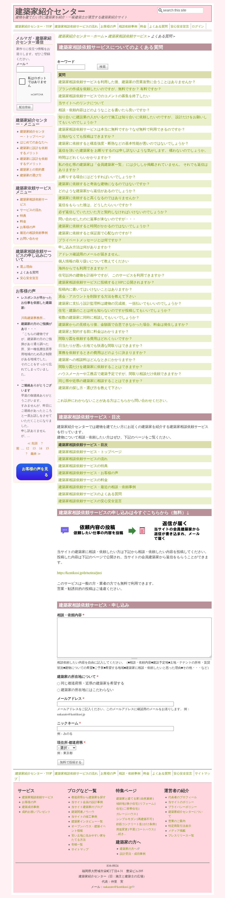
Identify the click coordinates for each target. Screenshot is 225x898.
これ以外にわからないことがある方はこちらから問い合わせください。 (113, 400)
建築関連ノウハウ (82, 812)
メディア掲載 (176, 831)
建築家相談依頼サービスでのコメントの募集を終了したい (104, 95)
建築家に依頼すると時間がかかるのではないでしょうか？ (104, 226)
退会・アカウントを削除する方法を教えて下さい (97, 296)
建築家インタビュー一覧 (87, 821)
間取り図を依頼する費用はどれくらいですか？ (95, 338)
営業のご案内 (176, 821)
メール (22, 64)
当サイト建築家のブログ (87, 807)
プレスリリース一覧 (181, 835)
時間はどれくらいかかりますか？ (84, 157)
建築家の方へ (130, 849)
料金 (143, 26)
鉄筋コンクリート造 (129, 824)
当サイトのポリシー (181, 802)
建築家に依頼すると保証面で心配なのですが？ (95, 233)
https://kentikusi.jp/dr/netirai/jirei (79, 572)
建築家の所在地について (77, 676)
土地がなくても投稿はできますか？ (86, 136)
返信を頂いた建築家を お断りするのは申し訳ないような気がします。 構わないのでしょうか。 (133, 150)
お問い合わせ (29, 238)
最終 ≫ (36, 453)
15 (47, 448)
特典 (23, 215)
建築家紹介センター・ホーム (81, 36)
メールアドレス (70, 698)
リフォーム (147, 803)
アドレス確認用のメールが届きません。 (90, 254)
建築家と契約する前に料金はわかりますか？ (93, 331)
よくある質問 (158, 26)
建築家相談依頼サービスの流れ (76, 26)
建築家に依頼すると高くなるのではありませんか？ (98, 197)
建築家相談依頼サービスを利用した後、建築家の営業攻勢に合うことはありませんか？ (127, 81)
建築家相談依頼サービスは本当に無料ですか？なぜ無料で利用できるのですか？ (121, 129)
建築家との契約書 (32, 169)
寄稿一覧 (77, 844)
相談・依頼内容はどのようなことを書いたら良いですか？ (104, 109)
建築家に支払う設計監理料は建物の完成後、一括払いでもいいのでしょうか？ (119, 303)
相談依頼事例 (128, 26)
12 (27, 448)
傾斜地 (120, 803)
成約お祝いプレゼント (36, 812)
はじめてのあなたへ (34, 142)
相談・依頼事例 (129, 773)
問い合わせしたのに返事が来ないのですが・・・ (97, 218)
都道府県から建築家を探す (88, 797)
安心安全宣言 (180, 26)
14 (40, 448)
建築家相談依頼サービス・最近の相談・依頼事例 (97, 486)
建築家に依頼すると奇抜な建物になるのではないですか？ (104, 183)
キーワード (66, 61)
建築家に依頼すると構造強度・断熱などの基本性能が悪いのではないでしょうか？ (123, 143)
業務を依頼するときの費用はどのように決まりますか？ (102, 352)
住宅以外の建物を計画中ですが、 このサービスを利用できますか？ (111, 275)
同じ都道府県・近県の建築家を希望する (92, 683)
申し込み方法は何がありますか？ (84, 247)
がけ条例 (149, 824)
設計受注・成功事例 (132, 854)
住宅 (119, 809)
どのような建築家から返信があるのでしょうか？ (97, 190)
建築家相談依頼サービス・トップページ (90, 451)
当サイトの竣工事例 (84, 816)
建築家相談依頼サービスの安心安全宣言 (90, 500)
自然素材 (146, 798)
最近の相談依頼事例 (34, 233)
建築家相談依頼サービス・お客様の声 (88, 472)
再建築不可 (145, 819)
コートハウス (145, 829)
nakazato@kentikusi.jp (118, 887)
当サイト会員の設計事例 (87, 802)
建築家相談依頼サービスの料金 (83, 479)
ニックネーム (69, 722)
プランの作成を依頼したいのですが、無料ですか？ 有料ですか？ (109, 88)
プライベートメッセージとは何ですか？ (90, 240)
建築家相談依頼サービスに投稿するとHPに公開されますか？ (106, 282)
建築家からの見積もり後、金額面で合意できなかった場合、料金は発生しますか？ (123, 324)
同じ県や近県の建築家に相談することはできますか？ (100, 380)
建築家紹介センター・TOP (33, 26)
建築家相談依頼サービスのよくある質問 (90, 493)
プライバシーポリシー (182, 807)
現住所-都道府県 (71, 742)
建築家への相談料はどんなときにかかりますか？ (97, 359)
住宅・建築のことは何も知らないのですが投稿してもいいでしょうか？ (114, 310)
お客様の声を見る (35, 472)
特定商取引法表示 (179, 826)
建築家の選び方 (31, 175)
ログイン (198, 26)
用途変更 (122, 829)
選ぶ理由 (26, 266)
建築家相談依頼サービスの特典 (83, 465)
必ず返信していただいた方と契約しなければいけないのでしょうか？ (112, 211)
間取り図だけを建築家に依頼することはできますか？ (100, 366)
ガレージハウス (126, 814)
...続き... (121, 834)
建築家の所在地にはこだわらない (87, 689)
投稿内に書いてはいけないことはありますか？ (95, 289)
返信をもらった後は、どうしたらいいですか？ (95, 204)
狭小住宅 (132, 803)
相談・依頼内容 (70, 614)
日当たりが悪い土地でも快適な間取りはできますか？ (100, 345)
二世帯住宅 (131, 809)
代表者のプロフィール (182, 797)
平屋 (132, 829)
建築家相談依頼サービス (127, 36)
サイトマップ (80, 849)
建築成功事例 (30, 807)
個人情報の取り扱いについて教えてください (93, 261)
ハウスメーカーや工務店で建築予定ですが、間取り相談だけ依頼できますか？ (119, 373)
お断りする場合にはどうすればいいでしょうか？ (97, 176)
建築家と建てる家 (127, 798)
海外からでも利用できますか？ (83, 268)
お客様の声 (108, 26)
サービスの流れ (31, 210)
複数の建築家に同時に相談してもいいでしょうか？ (98, 317)
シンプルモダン (126, 819)
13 (34, 448)
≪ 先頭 (32, 443)
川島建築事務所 (32, 318)
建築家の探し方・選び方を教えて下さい (90, 387)
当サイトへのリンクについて (81, 102)
